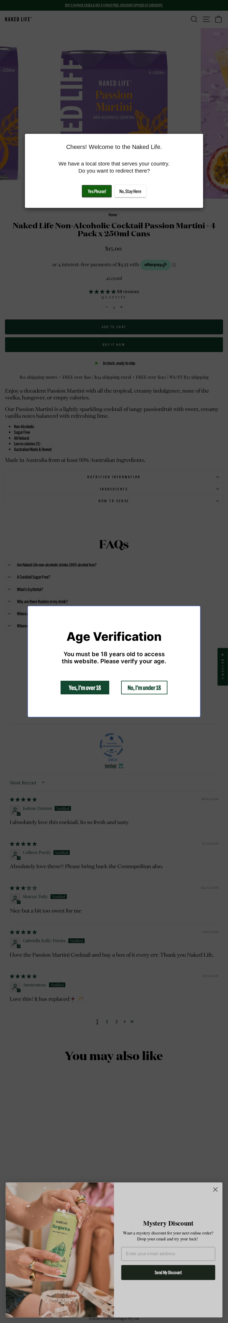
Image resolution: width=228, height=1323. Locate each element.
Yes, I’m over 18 (85, 687)
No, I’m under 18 (144, 687)
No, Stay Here (130, 191)
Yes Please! (97, 191)
